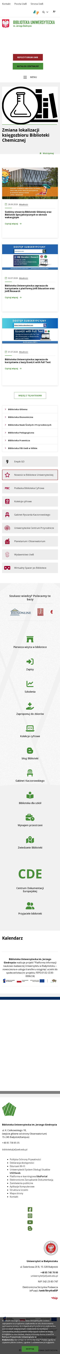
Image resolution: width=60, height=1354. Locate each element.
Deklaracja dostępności (22, 1162)
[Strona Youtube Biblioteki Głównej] (30, 1222)
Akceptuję (30, 1349)
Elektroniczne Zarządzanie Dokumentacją (31, 1179)
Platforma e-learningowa (28, 1176)
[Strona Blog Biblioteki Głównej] (30, 1228)
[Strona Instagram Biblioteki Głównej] (30, 1216)
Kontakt (6, 3)
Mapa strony (16, 1193)
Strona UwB (37, 3)
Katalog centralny (28, 66)
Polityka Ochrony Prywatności (25, 1159)
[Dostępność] (54, 11)
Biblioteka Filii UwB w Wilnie (22, 448)
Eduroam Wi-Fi (17, 1166)
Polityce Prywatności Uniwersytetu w (19, 1337)
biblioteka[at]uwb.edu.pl (14, 1149)
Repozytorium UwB (28, 57)
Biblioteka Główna (17, 409)
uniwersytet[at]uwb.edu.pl (44, 1275)
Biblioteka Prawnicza (19, 440)
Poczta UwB (20, 3)
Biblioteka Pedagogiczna (21, 432)
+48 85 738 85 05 (11, 1142)
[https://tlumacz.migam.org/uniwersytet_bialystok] (36, 12)
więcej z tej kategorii (30, 395)
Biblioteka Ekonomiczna (20, 417)
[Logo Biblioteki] (33, 24)
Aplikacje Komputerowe (22, 1186)
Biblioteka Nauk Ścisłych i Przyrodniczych (29, 424)
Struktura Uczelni (19, 1189)
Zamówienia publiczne (21, 1183)
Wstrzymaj (48, 153)
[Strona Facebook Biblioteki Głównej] (30, 1209)
